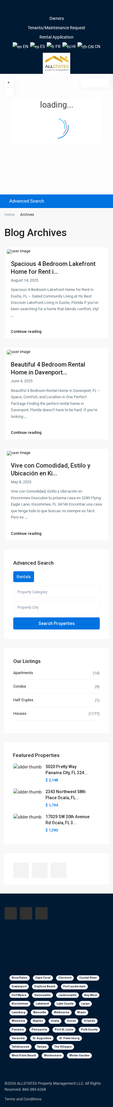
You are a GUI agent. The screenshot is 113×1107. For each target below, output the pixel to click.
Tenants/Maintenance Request (56, 27)
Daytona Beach (44, 986)
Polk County (89, 1029)
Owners (56, 18)
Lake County (65, 1003)
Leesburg (18, 1012)
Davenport (19, 986)
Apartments (23, 672)
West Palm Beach (24, 1055)
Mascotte (39, 1012)
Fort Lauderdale (74, 986)
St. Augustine (42, 1038)
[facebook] (48, 9)
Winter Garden (79, 1055)
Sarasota (18, 1038)
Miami (81, 1012)
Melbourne (61, 1012)
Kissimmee (20, 1003)
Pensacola (39, 1029)
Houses (20, 713)
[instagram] (65, 9)
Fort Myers (19, 995)
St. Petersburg (69, 1038)
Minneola (18, 1020)
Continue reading (26, 332)
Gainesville (42, 995)
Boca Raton (19, 977)
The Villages (63, 1046)
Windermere (52, 1055)
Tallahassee (20, 1046)
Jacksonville (67, 995)
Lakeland (42, 1003)
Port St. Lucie (64, 1029)
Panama (18, 1029)
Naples (38, 1020)
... (12, 315)
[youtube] (56, 9)
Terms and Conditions (23, 1099)
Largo (85, 1003)
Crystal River (88, 977)
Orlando (89, 1020)
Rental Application (56, 37)
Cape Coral (43, 977)
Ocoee (71, 1020)
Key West (90, 995)
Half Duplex (23, 700)
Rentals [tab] (24, 576)
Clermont (64, 977)
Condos (19, 686)
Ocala (55, 1020)
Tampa (41, 1046)
